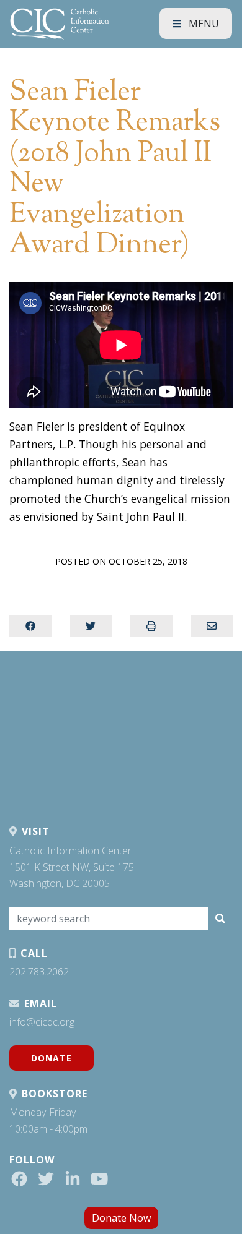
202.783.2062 (39, 972)
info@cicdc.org (41, 1022)
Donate (51, 1058)
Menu (202, 23)
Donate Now (121, 1218)
